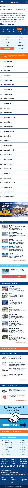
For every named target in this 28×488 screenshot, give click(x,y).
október (21, 48)
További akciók (22, 380)
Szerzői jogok (23, 461)
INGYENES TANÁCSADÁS (9, 348)
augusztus (21, 45)
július (7, 45)
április (20, 40)
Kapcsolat (13, 459)
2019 (25, 29)
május (7, 42)
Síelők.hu (14, 2)
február (21, 37)
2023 (19, 31)
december (20, 51)
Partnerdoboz (23, 463)
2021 (8, 31)
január (7, 37)
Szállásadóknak (5, 472)
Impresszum (4, 459)
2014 (25, 27)
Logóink (13, 463)
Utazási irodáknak (5, 474)
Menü (2, 2)
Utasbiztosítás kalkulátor (14, 277)
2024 (25, 31)
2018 (19, 29)
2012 (14, 27)
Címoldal (2, 6)
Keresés (26, 2)
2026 (21, 33)
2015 (3, 29)
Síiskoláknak (14, 474)
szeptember (7, 48)
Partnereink (4, 463)
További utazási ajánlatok (19, 260)
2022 (14, 31)
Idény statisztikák (7, 9)
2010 (3, 27)
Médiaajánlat (23, 459)
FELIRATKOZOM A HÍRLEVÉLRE (10, 432)
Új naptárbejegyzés (21, 9)
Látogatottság (4, 461)
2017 (14, 29)
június (20, 42)
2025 (7, 33)
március (7, 40)
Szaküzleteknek (14, 472)
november (7, 51)
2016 (8, 29)
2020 (3, 31)
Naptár (7, 6)
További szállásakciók (20, 342)
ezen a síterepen (13, 55)
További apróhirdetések (20, 400)
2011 (8, 27)
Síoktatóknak (21, 474)
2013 (19, 27)
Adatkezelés (14, 461)
